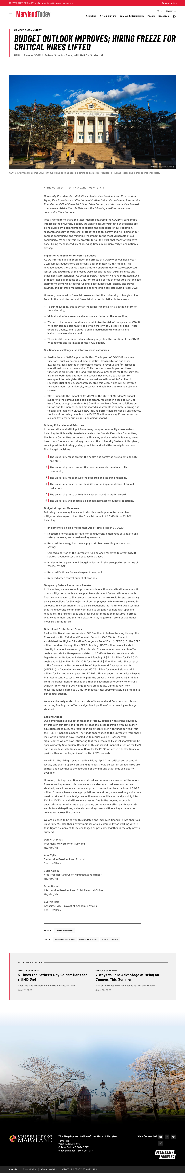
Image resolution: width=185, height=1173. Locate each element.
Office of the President (88, 939)
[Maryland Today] (33, 14)
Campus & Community (64, 930)
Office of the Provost (110, 939)
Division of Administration (64, 939)
